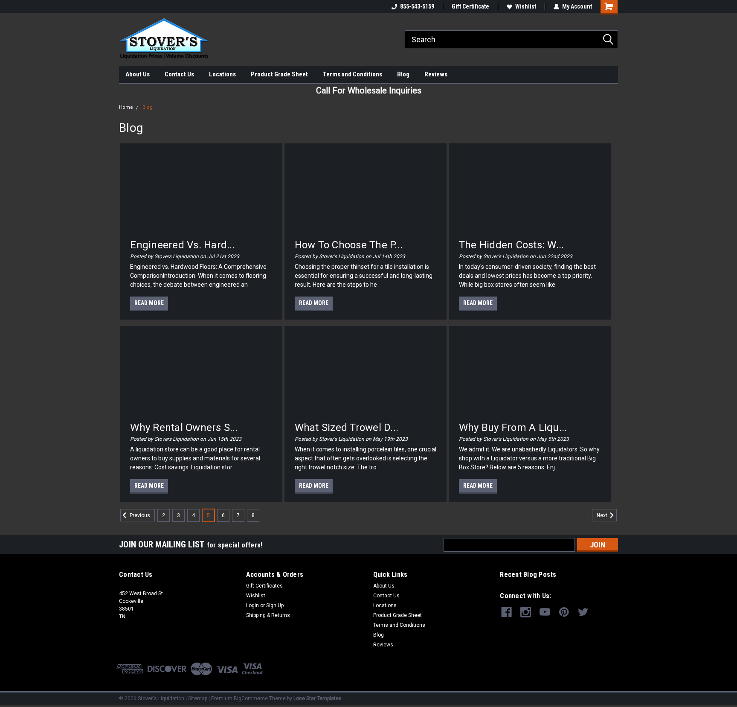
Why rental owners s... (184, 428)
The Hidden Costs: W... (511, 245)
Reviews (435, 74)
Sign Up (275, 605)
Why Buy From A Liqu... (513, 428)
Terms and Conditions (352, 74)
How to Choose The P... (349, 245)
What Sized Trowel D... (347, 428)
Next (603, 515)
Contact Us (179, 74)
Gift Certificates (264, 586)
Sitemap (197, 698)
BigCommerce (251, 698)
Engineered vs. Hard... (182, 245)
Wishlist (525, 6)
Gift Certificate (470, 6)
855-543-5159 (417, 6)
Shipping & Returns (268, 615)
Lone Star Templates (317, 698)
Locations (222, 74)
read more (149, 303)
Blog (403, 74)
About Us (137, 74)
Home (126, 107)
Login (252, 605)
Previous (139, 515)
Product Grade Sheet (279, 74)
